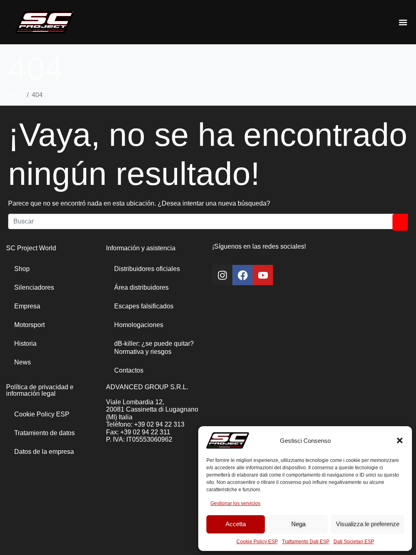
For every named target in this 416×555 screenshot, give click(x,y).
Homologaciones (138, 324)
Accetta (235, 523)
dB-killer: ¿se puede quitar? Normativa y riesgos (154, 347)
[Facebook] (242, 275)
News (22, 362)
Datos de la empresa (44, 451)
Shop (22, 268)
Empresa (27, 306)
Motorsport (29, 324)
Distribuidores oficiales (147, 268)
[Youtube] (263, 275)
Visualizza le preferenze (367, 523)
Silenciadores (34, 287)
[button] (400, 440)
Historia (25, 343)
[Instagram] (222, 275)
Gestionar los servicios (235, 503)
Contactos (128, 370)
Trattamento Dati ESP (305, 541)
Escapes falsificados (143, 306)
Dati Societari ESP (354, 541)
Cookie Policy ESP (257, 541)
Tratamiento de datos (44, 432)
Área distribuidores (141, 287)
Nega (298, 523)
